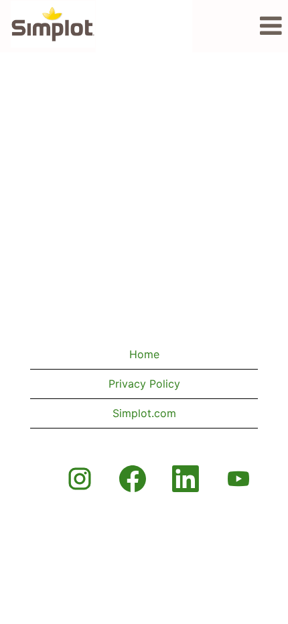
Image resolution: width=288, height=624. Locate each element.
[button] (240, 26)
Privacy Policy (144, 383)
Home (144, 354)
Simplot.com (144, 413)
